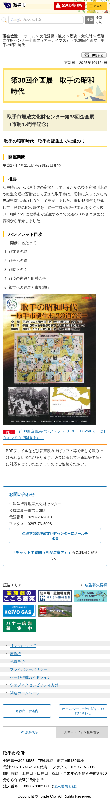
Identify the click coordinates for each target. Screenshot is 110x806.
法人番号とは (64, 786)
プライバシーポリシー (28, 669)
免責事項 (17, 661)
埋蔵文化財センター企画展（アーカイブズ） (53, 38)
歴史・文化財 (81, 36)
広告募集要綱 (96, 585)
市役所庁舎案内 (27, 711)
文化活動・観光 (53, 36)
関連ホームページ (25, 693)
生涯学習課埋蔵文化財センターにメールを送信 (55, 535)
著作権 (15, 654)
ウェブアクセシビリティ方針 (34, 685)
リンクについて (23, 646)
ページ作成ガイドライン (30, 677)
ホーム (29, 36)
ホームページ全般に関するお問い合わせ (83, 711)
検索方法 (99, 20)
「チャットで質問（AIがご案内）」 (42, 552)
